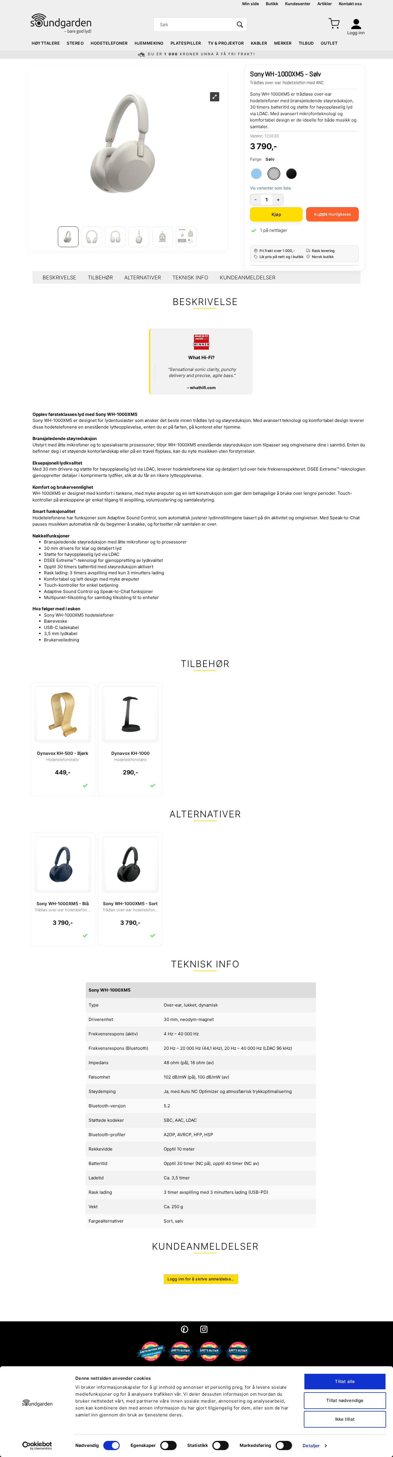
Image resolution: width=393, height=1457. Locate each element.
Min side (250, 3)
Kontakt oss (350, 3)
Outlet (329, 43)
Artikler (324, 3)
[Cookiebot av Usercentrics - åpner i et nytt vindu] (37, 1445)
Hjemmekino (149, 43)
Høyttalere (46, 43)
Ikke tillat (345, 1419)
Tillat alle (345, 1381)
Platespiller (186, 43)
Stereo (75, 43)
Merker (283, 43)
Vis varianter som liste (270, 187)
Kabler (259, 43)
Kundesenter (297, 3)
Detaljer (311, 1445)
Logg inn (356, 32)
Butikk (272, 3)
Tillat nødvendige (344, 1400)
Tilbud (306, 43)
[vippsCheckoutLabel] (332, 214)
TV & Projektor (226, 43)
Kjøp (276, 214)
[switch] (168, 1445)
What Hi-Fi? (201, 357)
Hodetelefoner (109, 43)
